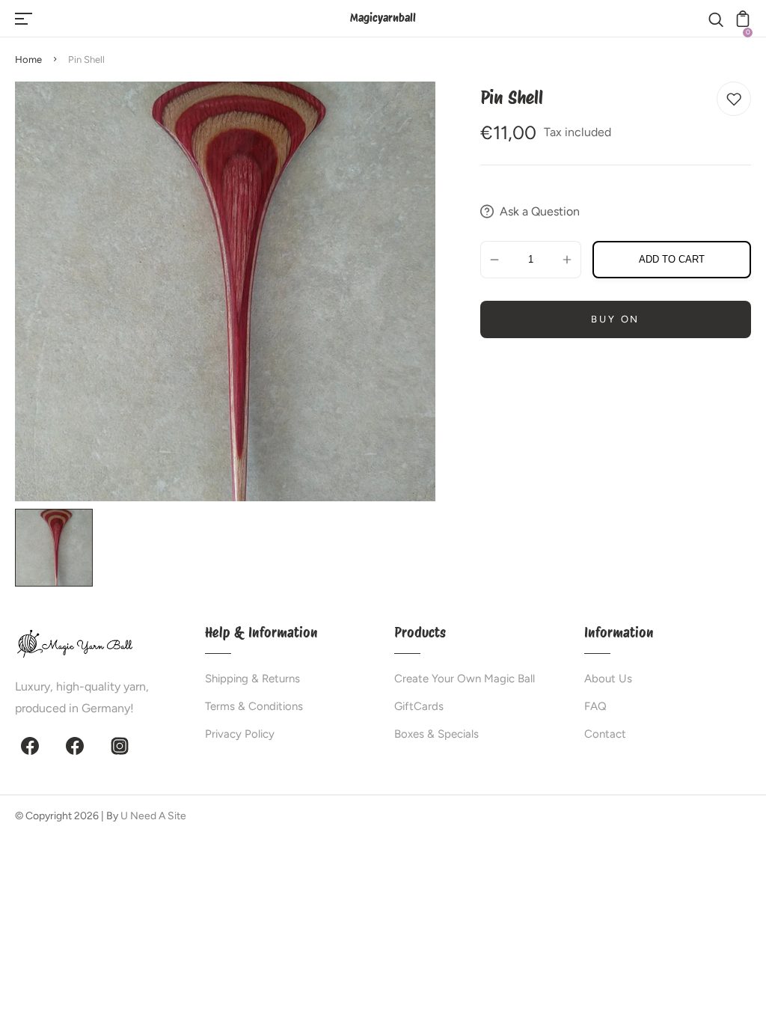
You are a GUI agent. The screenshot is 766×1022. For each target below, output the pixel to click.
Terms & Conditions (254, 706)
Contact (605, 734)
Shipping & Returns (252, 678)
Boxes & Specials (436, 734)
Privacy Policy (240, 734)
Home (28, 59)
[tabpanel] (57, 548)
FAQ (595, 706)
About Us (608, 678)
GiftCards (419, 706)
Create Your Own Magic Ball (464, 678)
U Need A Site (153, 816)
